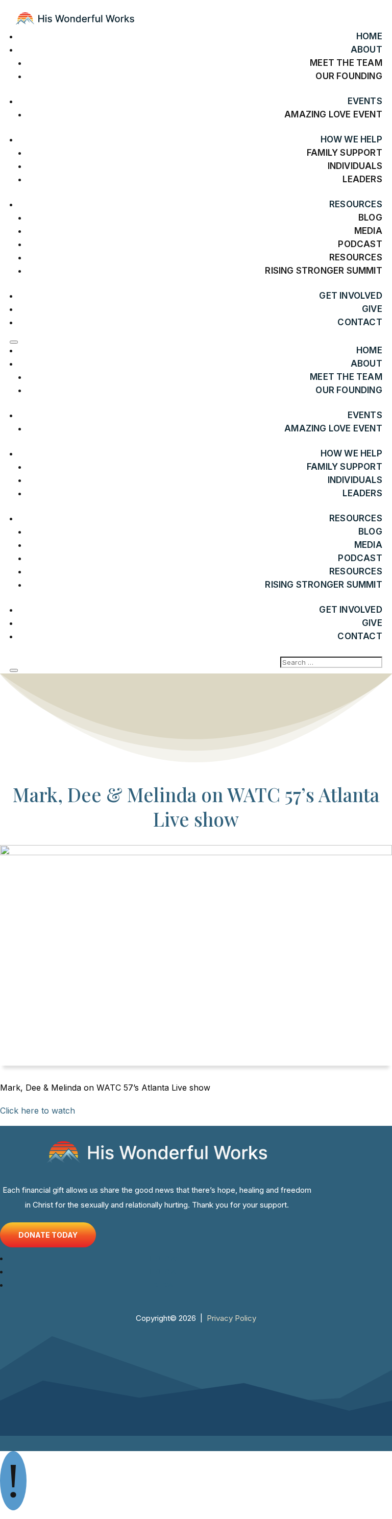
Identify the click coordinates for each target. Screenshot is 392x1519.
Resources (355, 257)
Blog (370, 217)
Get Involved (350, 296)
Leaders (362, 179)
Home (369, 36)
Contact (359, 322)
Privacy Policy (231, 1318)
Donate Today (48, 1235)
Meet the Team (346, 63)
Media (368, 231)
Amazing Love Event (333, 114)
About (366, 49)
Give (372, 309)
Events (365, 101)
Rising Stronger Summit (323, 271)
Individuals (355, 166)
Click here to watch (37, 1110)
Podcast (360, 244)
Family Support (344, 153)
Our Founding (348, 76)
